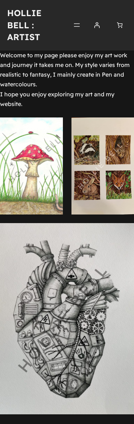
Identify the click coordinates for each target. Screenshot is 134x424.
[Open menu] (77, 25)
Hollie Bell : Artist (24, 25)
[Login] (97, 25)
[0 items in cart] (120, 25)
